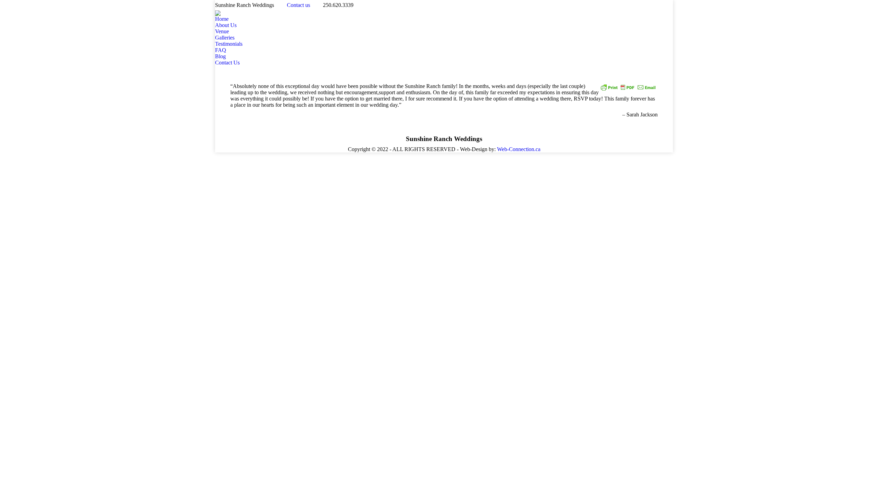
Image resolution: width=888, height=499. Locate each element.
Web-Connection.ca (518, 149)
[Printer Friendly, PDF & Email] (628, 86)
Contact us (298, 5)
